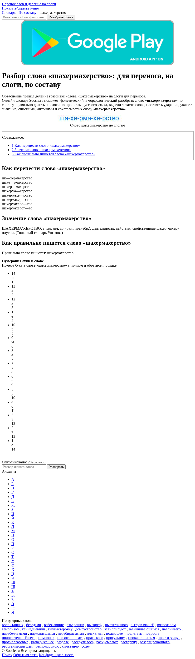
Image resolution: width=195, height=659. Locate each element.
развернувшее (42, 642)
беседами (33, 625)
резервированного (155, 642)
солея (86, 646)
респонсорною (47, 646)
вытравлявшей (142, 625)
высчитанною (116, 625)
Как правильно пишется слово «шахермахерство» (53, 154)
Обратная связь (25, 655)
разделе (63, 642)
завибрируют (115, 629)
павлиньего (171, 629)
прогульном (115, 638)
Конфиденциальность (56, 655)
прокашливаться (141, 638)
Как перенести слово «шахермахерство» (46, 145)
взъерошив (75, 625)
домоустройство (88, 629)
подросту (152, 633)
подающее (114, 633)
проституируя (169, 638)
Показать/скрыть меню (20, 8)
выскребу (94, 625)
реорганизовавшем (17, 646)
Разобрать (56, 467)
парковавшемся (42, 633)
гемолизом (10, 629)
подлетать (134, 633)
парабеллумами (14, 633)
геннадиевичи (33, 629)
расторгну (129, 642)
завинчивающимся (144, 629)
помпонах (46, 638)
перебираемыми (71, 633)
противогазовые (15, 642)
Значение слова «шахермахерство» (41, 150)
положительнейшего (18, 638)
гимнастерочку (60, 629)
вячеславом (166, 625)
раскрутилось (82, 642)
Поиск (7, 655)
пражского (94, 638)
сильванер (70, 646)
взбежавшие (54, 625)
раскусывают (107, 642)
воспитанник (12, 625)
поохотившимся (70, 638)
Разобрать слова (61, 17)
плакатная (95, 633)
